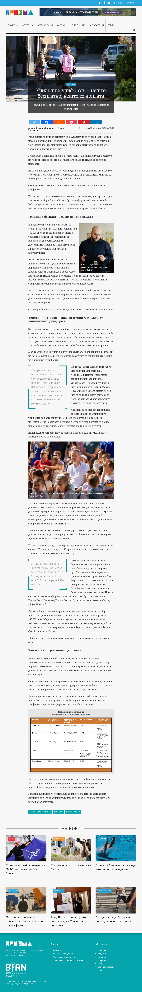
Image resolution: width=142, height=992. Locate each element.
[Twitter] (34, 122)
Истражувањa (44, 25)
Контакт (130, 3)
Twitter (99, 2)
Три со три (58, 891)
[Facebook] (47, 122)
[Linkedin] (96, 122)
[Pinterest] (84, 122)
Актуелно (27, 25)
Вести (11, 839)
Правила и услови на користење (68, 960)
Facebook (104, 2)
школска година (73, 812)
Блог (75, 25)
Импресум (57, 950)
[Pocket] (71, 122)
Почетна (12, 25)
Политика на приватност (64, 957)
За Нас (120, 3)
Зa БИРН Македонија (63, 953)
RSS (114, 2)
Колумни (62, 25)
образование (35, 812)
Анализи (71, 84)
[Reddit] (59, 122)
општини (47, 812)
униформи (58, 812)
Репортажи (59, 839)
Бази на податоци (92, 25)
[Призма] (19, 11)
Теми (111, 25)
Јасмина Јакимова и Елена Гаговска (46, 129)
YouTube (109, 2)
